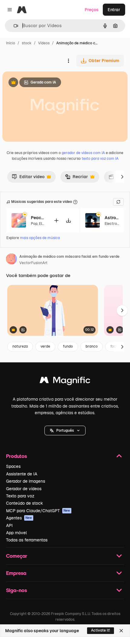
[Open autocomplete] (13, 26)
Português (65, 430)
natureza (20, 346)
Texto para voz (20, 496)
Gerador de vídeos (23, 488)
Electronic (113, 223)
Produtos (16, 456)
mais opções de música (40, 237)
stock (26, 43)
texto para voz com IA (100, 158)
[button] (65, 430)
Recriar (76, 178)
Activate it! (100, 630)
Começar (16, 556)
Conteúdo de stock (24, 503)
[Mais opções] (68, 61)
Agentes (19, 518)
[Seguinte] (122, 176)
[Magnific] (65, 381)
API (9, 525)
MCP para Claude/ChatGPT (38, 510)
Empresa (16, 573)
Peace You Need (38, 217)
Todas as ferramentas (26, 540)
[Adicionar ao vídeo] (56, 220)
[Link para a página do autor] (11, 260)
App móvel (16, 532)
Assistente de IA (21, 474)
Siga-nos (16, 590)
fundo (68, 346)
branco (92, 346)
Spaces (13, 466)
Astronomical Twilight (112, 217)
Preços (92, 9)
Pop (34, 223)
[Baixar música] (68, 220)
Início (10, 43)
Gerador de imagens (25, 481)
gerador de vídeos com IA (83, 152)
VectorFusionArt (33, 262)
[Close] (121, 630)
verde (45, 346)
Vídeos (44, 43)
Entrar (114, 9)
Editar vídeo (28, 178)
